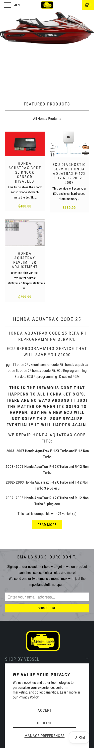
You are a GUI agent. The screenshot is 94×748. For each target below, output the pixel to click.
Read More (47, 525)
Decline (44, 723)
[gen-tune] (47, 5)
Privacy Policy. (29, 697)
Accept (45, 710)
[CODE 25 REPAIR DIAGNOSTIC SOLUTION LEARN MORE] (47, 51)
